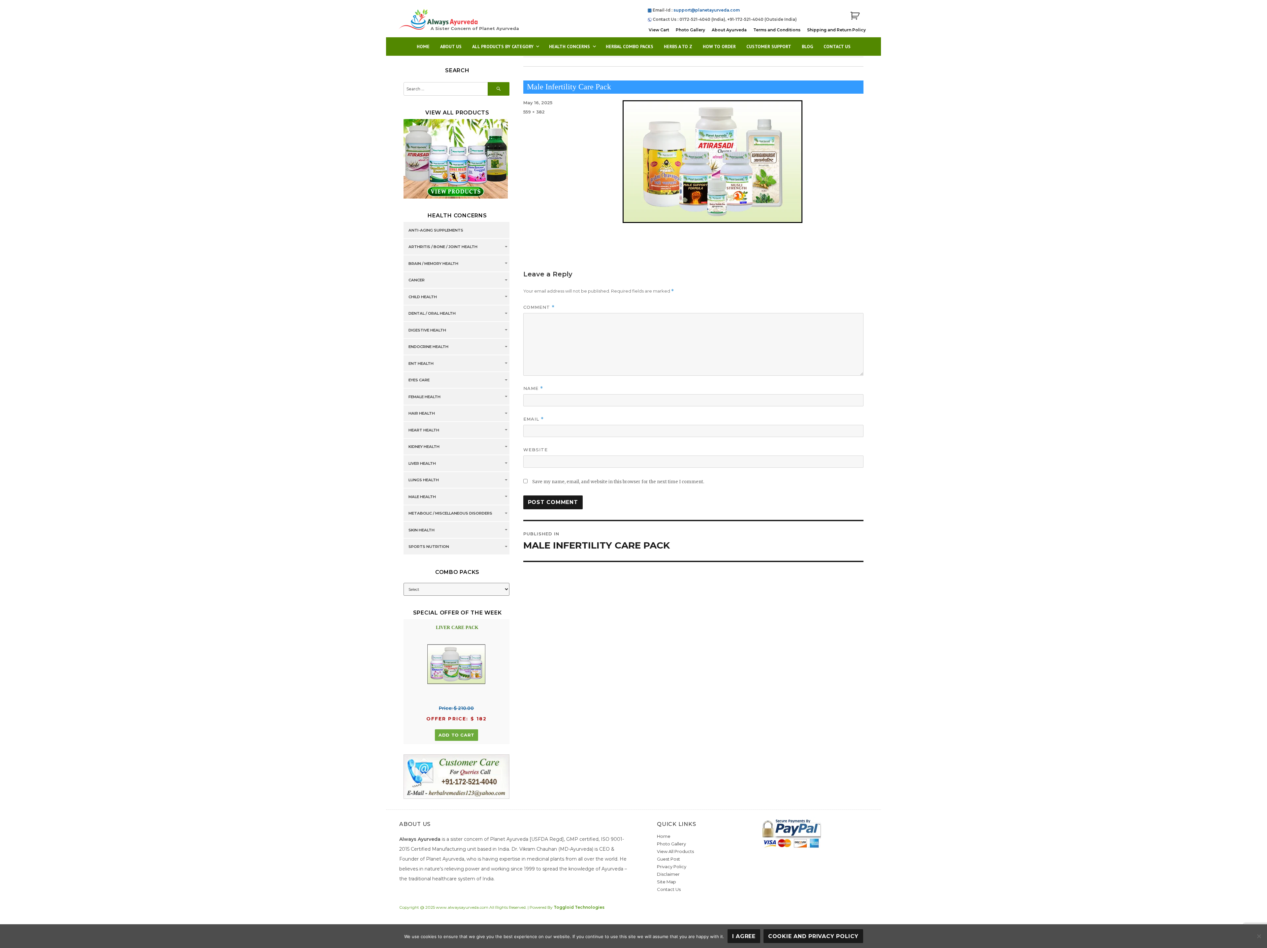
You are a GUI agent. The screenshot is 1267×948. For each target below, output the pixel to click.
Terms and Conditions (776, 29)
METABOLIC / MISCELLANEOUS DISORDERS (450, 513)
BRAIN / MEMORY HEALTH (433, 263)
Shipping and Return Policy (836, 29)
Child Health (422, 297)
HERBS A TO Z (678, 46)
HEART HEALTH (423, 430)
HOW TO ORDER (719, 46)
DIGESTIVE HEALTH (427, 330)
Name (533, 388)
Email (533, 419)
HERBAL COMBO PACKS (629, 46)
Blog (807, 46)
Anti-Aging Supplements (435, 230)
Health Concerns (569, 46)
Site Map (666, 881)
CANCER (416, 280)
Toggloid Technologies (579, 907)
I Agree (744, 936)
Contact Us (837, 46)
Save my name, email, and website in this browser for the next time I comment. (618, 482)
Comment (539, 307)
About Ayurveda (729, 29)
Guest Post (668, 859)
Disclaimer (668, 874)
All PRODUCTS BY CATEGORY (503, 46)
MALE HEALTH (422, 496)
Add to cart (456, 735)
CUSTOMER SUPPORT (768, 46)
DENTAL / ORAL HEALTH (432, 313)
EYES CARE (419, 380)
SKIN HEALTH (421, 530)
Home (423, 46)
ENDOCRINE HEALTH (428, 347)
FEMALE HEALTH (424, 397)
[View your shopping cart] (855, 16)
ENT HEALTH (421, 363)
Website (535, 449)
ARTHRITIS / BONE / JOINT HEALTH (442, 247)
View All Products (675, 851)
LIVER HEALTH (422, 463)
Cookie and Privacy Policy (813, 936)
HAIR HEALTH (421, 413)
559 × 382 (534, 111)
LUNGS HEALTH (423, 480)
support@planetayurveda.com (706, 10)
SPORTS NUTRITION (428, 547)
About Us (451, 46)
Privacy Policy (671, 866)
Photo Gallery (690, 29)
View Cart (659, 29)
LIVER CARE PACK (457, 627)
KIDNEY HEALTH (423, 447)
